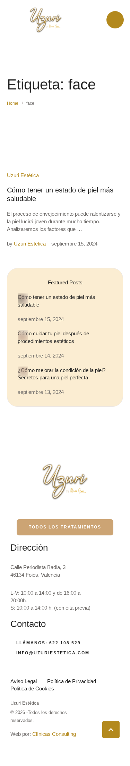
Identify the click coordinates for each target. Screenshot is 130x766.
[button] (111, 729)
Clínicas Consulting (54, 734)
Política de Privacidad (71, 681)
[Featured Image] (23, 298)
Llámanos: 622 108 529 (48, 642)
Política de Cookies (32, 688)
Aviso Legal (23, 681)
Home (12, 103)
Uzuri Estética (24, 703)
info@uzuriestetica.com (52, 653)
